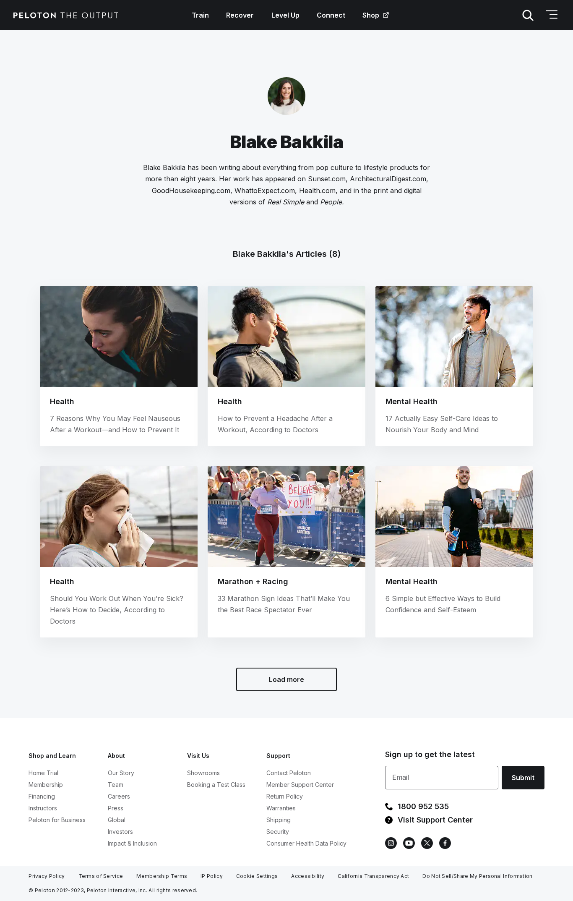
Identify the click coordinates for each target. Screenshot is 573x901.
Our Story (121, 772)
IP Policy (212, 876)
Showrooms (203, 772)
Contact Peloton (288, 772)
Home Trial (43, 772)
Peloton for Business (57, 819)
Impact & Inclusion (132, 843)
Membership (46, 784)
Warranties (281, 808)
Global (116, 819)
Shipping (278, 819)
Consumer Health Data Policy (306, 843)
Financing (42, 796)
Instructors (43, 808)
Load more (286, 679)
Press (115, 808)
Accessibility (307, 876)
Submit (523, 777)
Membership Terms (161, 876)
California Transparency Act (373, 876)
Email (400, 777)
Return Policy (284, 796)
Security (277, 831)
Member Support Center (300, 784)
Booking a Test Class (216, 784)
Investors (120, 831)
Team (115, 784)
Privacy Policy (47, 876)
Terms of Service (100, 876)
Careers (119, 796)
